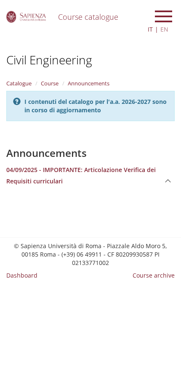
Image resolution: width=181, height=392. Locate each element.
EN (164, 29)
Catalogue (19, 83)
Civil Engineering (49, 60)
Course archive (154, 275)
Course (50, 83)
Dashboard (21, 275)
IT (150, 29)
